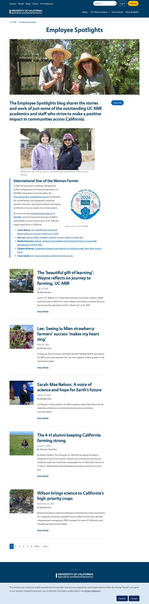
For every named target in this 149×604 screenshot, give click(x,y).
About (85, 12)
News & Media (132, 12)
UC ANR (13, 22)
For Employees (46, 3)
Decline (122, 598)
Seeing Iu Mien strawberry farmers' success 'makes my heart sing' (50, 237)
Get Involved (117, 12)
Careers (12, 3)
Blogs (28, 3)
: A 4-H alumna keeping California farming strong (45, 255)
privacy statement (92, 590)
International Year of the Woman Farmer (31, 196)
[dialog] (74, 593)
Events (35, 3)
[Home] (26, 12)
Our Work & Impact (98, 12)
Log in (122, 3)
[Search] (115, 3)
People (21, 3)
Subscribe (117, 102)
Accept (134, 598)
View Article (43, 311)
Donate (133, 3)
